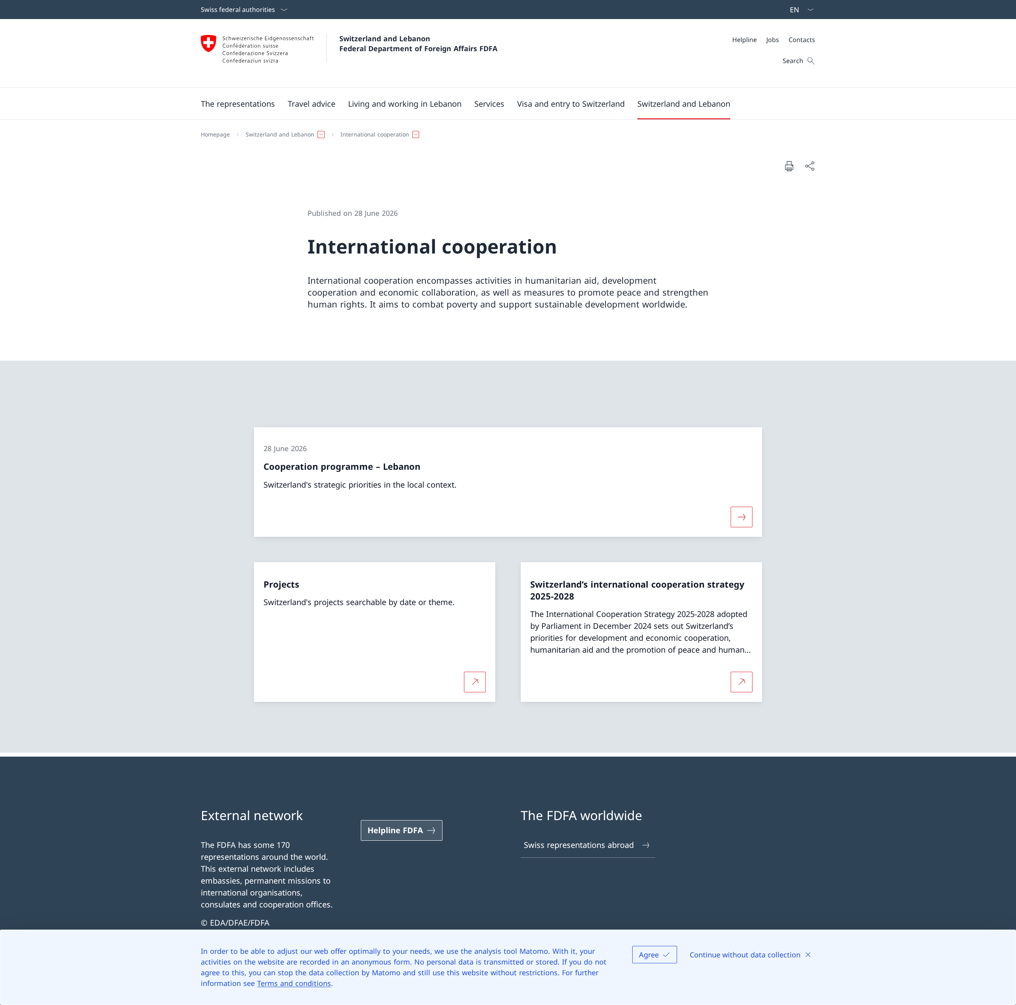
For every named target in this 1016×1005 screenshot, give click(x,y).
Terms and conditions (294, 983)
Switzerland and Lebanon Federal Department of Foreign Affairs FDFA (418, 43)
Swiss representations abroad (579, 845)
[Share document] (809, 166)
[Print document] (789, 166)
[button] (237, 103)
